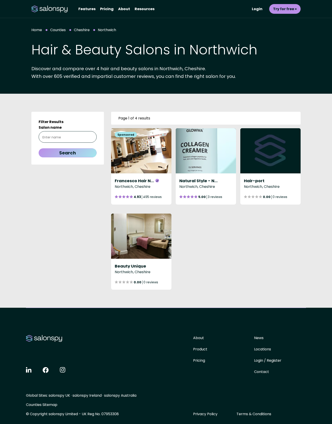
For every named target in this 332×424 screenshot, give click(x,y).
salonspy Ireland (87, 395)
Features (87, 9)
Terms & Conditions (253, 414)
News (259, 337)
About (124, 9)
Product (200, 349)
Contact (261, 371)
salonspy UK (59, 395)
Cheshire (82, 30)
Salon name (50, 127)
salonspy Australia (120, 395)
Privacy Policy (205, 414)
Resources (144, 9)
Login (257, 9)
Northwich (107, 30)
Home (36, 30)
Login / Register (267, 360)
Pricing (107, 9)
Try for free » (285, 9)
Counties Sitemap (41, 404)
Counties (58, 30)
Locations (262, 349)
